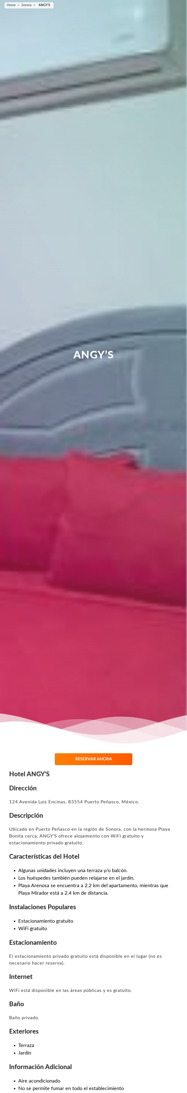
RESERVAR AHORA (93, 759)
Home (11, 5)
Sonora (26, 5)
